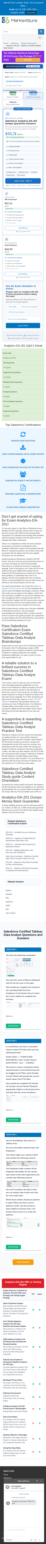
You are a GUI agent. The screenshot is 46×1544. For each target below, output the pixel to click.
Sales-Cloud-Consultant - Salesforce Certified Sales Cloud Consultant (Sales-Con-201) (22, 857)
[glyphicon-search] (41, 32)
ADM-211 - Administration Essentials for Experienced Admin (21, 846)
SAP (7, 909)
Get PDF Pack (23, 228)
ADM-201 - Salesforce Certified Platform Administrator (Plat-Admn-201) (21, 840)
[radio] (13, 95)
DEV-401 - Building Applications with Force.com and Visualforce (19, 851)
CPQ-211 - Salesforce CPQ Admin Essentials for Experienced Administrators (22, 869)
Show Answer (13, 1026)
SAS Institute (10, 913)
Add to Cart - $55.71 (23, 181)
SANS (8, 905)
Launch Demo (23, 325)
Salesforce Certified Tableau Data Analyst (24, 77)
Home (6, 43)
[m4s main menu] (3, 38)
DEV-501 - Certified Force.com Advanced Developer (21, 834)
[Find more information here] (24, 1510)
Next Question (23, 1262)
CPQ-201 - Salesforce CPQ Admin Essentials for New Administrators (22, 863)
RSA (7, 898)
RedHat (8, 890)
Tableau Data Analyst (28, 43)
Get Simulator (23, 274)
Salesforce (14, 43)
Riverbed (9, 894)
